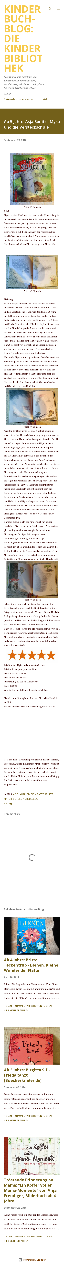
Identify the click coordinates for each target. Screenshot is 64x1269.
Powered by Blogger (34, 1259)
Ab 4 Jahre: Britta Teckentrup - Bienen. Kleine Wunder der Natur (31, 965)
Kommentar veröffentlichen (33, 1005)
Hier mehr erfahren (16, 1010)
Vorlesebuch (31, 798)
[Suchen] (50, 6)
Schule (17, 798)
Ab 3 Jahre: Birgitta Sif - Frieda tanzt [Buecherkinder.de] (27, 1075)
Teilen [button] (8, 804)
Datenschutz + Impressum (19, 99)
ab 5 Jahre (19, 794)
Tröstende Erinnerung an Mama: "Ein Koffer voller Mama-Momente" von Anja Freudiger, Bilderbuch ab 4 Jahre (30, 1190)
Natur (8, 798)
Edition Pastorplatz (40, 794)
